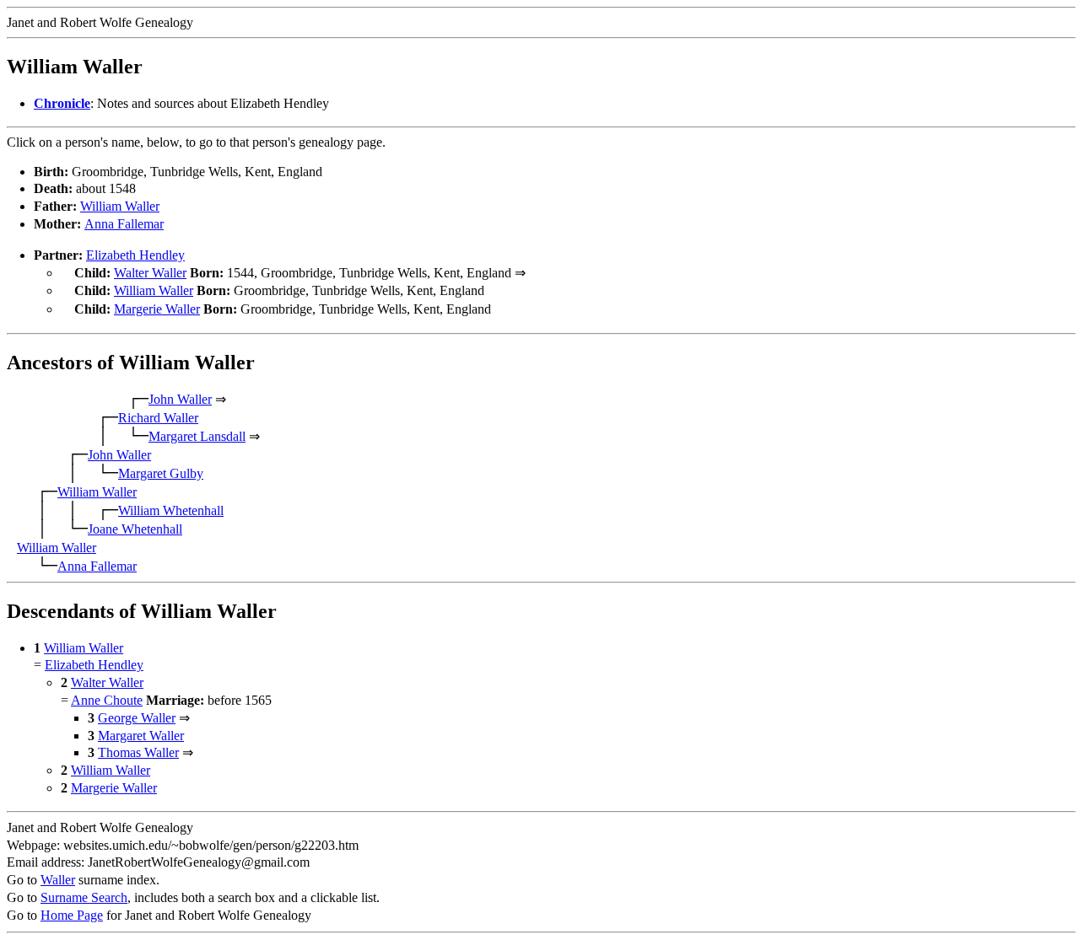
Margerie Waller (157, 309)
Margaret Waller (141, 735)
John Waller (180, 399)
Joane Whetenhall (135, 529)
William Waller (119, 206)
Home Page (71, 915)
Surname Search (83, 897)
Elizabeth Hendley (135, 255)
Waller (57, 880)
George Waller (137, 718)
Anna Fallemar (124, 224)
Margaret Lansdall (197, 436)
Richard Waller (158, 418)
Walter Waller (150, 273)
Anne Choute (107, 700)
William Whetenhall (171, 510)
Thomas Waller (138, 752)
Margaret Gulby (160, 473)
